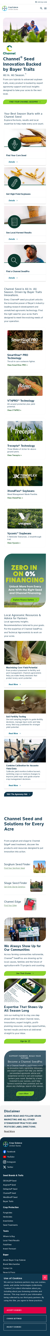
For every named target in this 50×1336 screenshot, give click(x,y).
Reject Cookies (14, 1327)
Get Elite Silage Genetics (14, 887)
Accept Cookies (14, 1310)
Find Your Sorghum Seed (14, 868)
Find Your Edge (10, 905)
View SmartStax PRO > (17, 365)
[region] (25, 1305)
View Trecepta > (14, 455)
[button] (5, 1144)
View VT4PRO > (14, 410)
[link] (25, 867)
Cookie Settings (14, 1319)
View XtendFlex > (15, 498)
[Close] (44, 1277)
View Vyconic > (14, 543)
